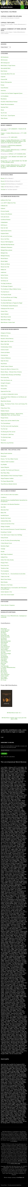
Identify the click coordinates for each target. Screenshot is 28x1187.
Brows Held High (5, 344)
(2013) (8, 829)
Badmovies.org (4, 335)
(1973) (16, 779)
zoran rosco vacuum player (7, 594)
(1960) (18, 1016)
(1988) (8, 775)
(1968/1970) (14, 959)
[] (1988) (12, 777)
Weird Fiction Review (6, 579)
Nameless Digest (5, 546)
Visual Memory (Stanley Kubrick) (9, 484)
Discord (3, 181)
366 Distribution (4, 57)
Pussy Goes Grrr (5, 565)
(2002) (13, 771)
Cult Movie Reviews (5, 219)
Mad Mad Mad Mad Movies (7, 244)
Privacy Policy (4, 1185)
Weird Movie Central (6, 316)
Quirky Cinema (4, 275)
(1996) (18, 823)
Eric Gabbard (4, 645)
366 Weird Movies (7, 7)
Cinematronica (4, 355)
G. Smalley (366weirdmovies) (8, 667)
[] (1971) (16, 1038)
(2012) (6, 800)
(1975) (5, 799)
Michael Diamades (5, 636)
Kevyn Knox (4, 655)
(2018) (23, 931)
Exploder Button (5, 233)
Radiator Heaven (5, 410)
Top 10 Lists (4, 112)
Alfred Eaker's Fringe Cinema (8, 65)
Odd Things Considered (7, 554)
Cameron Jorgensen (6, 650)
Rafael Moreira (4, 657)
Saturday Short (4, 107)
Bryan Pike (3, 663)
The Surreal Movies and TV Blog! (9, 297)
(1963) (21, 767)
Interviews (3, 90)
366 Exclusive (4, 60)
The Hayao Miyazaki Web (7, 481)
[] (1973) (12, 863)
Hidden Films (4, 385)
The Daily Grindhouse (6, 283)
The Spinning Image (6, 437)
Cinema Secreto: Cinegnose (8, 605)
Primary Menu (26, 7)
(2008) (4, 809)
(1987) (16, 800)
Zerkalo (10, 1096)
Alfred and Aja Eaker (6, 641)
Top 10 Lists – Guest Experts (8, 115)
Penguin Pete (4, 156)
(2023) (17, 1069)
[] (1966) (19, 828)
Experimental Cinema (6, 230)
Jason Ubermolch (5, 674)
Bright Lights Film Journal (7, 341)
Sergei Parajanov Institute (7, 478)
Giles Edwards (10, 18)
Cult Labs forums (5, 216)
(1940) (22, 861)
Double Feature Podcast (7, 366)
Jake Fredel (4, 643)
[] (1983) (18, 804)
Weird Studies (4, 582)
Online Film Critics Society (7, 559)
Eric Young (3, 680)
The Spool (3, 440)
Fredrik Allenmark (5, 630)
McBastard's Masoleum (6, 247)
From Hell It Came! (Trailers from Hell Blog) (11, 534)
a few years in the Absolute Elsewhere (10, 504)
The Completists (5, 571)
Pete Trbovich (4, 673)
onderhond (3, 272)
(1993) (19, 784)
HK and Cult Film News (6, 236)
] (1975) (14, 1096)
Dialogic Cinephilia (5, 526)
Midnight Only (4, 253)
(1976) (17, 778)
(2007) (5, 952)
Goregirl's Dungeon (5, 383)
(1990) (12, 782)
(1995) (13, 832)
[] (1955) (10, 838)
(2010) (9, 796)
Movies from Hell (5, 266)
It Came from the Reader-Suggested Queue (11, 93)
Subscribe (4, 753)
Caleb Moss (4, 660)
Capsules (3, 76)
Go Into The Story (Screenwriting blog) (10, 540)
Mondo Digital (4, 261)
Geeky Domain (4, 537)
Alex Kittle (3, 507)
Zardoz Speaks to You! (6, 591)
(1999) (17, 793)
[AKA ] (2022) (12, 1064)
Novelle (2, 551)
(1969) (15, 792)
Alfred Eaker (4, 639)
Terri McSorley (4, 656)
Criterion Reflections (6, 358)
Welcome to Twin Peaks (7, 585)
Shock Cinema (4, 278)
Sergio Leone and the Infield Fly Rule (10, 420)
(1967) (22, 795)
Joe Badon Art (20, 1177)
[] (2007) (10, 1050)
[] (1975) (16, 788)
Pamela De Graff (5, 635)
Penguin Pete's (4, 562)
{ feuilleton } (4, 497)
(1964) (19, 845)
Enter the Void (4, 228)
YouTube (3, 189)
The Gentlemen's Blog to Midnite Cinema (11, 289)
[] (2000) (11, 1120)
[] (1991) (14, 1023)
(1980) (6, 779)
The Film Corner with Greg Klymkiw (9, 426)
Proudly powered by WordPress (14, 1185)
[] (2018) (9, 1093)
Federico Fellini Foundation (7, 461)
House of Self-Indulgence (7, 241)
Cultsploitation (4, 222)
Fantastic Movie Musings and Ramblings (11, 374)
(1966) (18, 932)
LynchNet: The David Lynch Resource (10, 470)
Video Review (4, 118)
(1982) (14, 870)
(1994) (15, 882)
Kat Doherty (4, 638)
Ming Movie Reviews (6, 401)
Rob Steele (3, 668)
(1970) (5, 813)
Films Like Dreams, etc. (6, 380)
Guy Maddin (4, 464)
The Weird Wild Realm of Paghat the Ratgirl (11, 303)
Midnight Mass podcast (6, 250)
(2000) (5, 931)
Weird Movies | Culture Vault (8, 322)
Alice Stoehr (4, 670)
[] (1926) (15, 956)
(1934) (20, 797)
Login (2, 737)
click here (20, 1160)
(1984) (14, 773)
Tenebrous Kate (5, 568)
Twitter (2, 186)
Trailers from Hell (5, 576)
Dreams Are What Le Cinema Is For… (10, 369)
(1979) (9, 960)
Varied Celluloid (4, 314)
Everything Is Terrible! (6, 532)
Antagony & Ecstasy (6, 333)
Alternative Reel (5, 509)
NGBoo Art (3, 269)
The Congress (4, 1076)
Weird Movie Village (5, 319)
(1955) (17, 948)
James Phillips (4, 661)
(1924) (20, 923)
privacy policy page (15, 1163)
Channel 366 (4, 79)
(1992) (8, 811)
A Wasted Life (4, 205)
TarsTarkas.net (4, 280)
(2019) (14, 1094)
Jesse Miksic (4, 659)
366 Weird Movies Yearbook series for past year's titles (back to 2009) (14, 718)
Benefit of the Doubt (6, 518)
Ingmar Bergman (5, 467)
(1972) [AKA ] (13, 975)
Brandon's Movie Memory (7, 338)
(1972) (15, 931)
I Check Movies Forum (6, 543)
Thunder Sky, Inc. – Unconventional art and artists (13, 573)
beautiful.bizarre (5, 515)
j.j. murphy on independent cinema (9, 394)
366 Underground (5, 62)
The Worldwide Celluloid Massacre (9, 305)
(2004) (4, 767)
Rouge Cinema (4, 417)
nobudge (3, 548)
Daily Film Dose (4, 360)
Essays (2, 85)
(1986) (5, 804)
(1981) (13, 928)
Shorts (2, 110)
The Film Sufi (4, 429)
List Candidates (4, 96)
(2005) (14, 873)
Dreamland (3, 456)
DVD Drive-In (4, 225)
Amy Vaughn (4, 677)
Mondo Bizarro (4, 258)
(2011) (19, 906)
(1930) (5, 916)
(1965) (6, 963)
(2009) (19, 781)
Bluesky (3, 178)
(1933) (15, 1053)
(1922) (22, 950)
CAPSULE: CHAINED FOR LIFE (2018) (11, 16)
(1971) (5, 841)
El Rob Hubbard (5, 648)
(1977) (12, 767)
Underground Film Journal (7, 308)
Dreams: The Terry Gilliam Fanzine (9, 459)
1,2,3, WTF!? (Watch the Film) (8, 202)
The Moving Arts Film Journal (8, 431)
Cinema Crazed (4, 349)
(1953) (6, 874)
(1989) (12, 824)
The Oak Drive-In (5, 291)
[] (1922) (16, 881)
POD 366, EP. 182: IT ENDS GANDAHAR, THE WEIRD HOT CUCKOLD (13, 166)
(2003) (13, 825)
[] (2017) (6, 998)
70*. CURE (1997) (12, 137)
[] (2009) (8, 846)
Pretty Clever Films (5, 408)
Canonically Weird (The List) (8, 73)
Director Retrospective (6, 82)
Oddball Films (4, 557)
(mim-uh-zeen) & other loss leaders (9, 494)
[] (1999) (7, 785)
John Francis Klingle (6, 653)
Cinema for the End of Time (7, 523)
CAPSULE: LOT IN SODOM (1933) (17, 154)
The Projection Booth (6, 294)
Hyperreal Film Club (6, 391)
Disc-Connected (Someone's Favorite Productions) (13, 529)
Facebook (3, 184)
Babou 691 (3, 512)
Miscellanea (4, 98)
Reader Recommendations (7, 104)
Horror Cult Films (5, 239)
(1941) (20, 884)
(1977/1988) (13, 1101)
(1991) (15, 786)
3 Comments (16, 18)
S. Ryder (3, 664)
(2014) (19, 902)
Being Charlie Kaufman (6, 453)
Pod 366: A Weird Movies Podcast (9, 101)
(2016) (12, 880)
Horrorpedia (4, 388)
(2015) (13, 850)
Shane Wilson (4, 678)
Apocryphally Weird (5, 68)
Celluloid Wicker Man (6, 521)
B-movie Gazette (5, 211)
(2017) (19, 941)
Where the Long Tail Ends (7, 442)
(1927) (9, 936)
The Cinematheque (5, 423)
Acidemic (3, 208)
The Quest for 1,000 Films (7, 434)
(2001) (14, 813)
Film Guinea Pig (5, 377)
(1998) (9, 831)
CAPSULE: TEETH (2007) (7, 22)
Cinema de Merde (5, 352)
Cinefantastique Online (6, 347)
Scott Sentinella (4, 666)
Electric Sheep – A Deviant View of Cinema (11, 372)
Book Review (4, 71)
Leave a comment (4, 33)
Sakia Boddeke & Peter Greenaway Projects (11, 475)
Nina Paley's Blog (5, 472)
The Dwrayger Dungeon (7, 286)
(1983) (8, 864)
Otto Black (3, 632)
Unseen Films (4, 311)
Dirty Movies (4, 363)
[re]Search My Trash (6, 200)
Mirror (6, 1096)
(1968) (16, 768)
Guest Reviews (4, 87)
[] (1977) (10, 892)
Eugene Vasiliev (5, 675)
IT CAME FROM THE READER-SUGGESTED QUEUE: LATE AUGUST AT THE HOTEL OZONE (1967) (13, 141)
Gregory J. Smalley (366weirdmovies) (17, 24)
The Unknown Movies (6, 300)
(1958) (8, 1037)
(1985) (9, 774)
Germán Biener (4, 631)
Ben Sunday (4, 671)
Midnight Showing (5, 255)
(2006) (16, 803)
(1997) (8, 828)
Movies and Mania (5, 264)
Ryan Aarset (4, 628)
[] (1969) (10, 827)
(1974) (13, 962)
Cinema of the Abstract (6, 214)
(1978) (11, 1085)
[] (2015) (13, 930)
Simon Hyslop (4, 649)
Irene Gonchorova (5, 646)
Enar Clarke (4, 634)
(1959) (5, 1021)
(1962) (19, 811)
